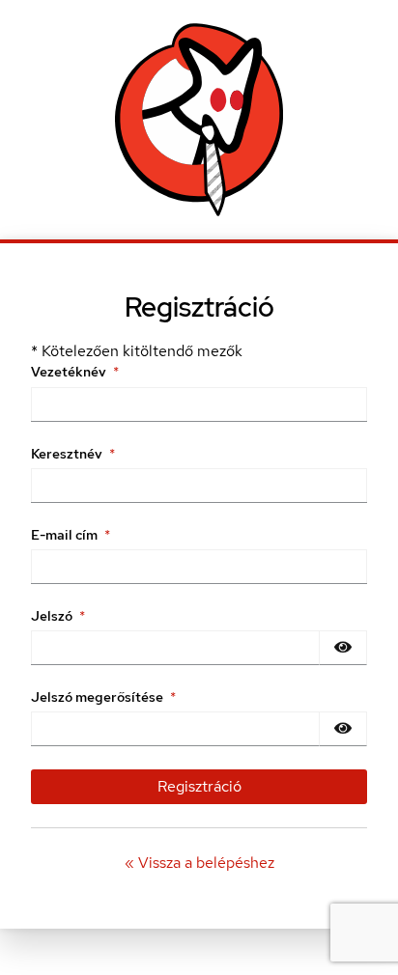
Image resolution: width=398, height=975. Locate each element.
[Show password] (343, 647)
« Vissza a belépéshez (199, 862)
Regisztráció (199, 786)
